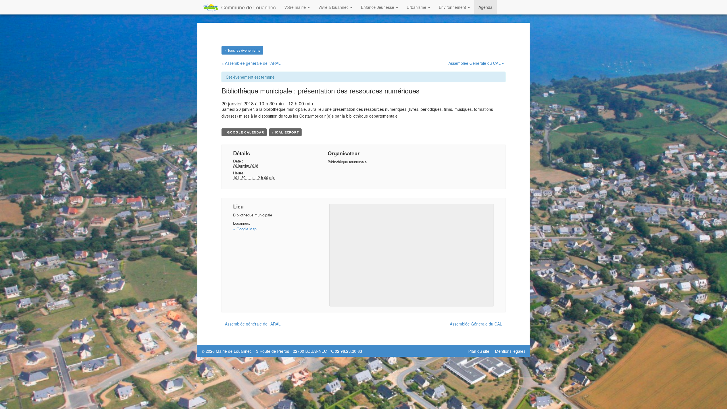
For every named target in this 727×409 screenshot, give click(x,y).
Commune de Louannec (248, 7)
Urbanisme (417, 7)
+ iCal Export (285, 132)
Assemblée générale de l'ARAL (251, 63)
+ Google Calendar (244, 132)
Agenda (485, 7)
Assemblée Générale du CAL (476, 63)
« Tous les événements (242, 50)
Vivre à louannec (334, 7)
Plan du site (478, 351)
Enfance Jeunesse (378, 7)
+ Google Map (244, 228)
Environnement (453, 7)
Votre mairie (295, 7)
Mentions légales (510, 351)
